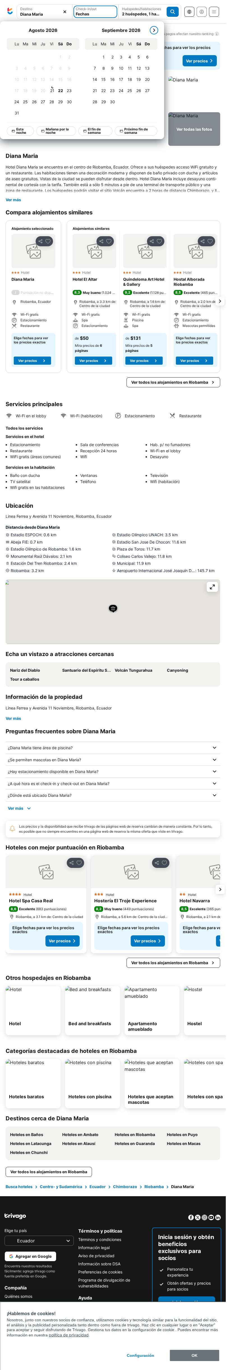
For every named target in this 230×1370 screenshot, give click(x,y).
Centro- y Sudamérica (61, 1186)
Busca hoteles (19, 1186)
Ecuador (97, 1186)
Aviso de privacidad (96, 1255)
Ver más (13, 199)
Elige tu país (15, 1230)
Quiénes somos (18, 1296)
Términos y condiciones (99, 1239)
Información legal (94, 1247)
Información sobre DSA (99, 1263)
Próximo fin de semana (136, 131)
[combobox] (44, 11)
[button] (44, 12)
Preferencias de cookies (100, 1272)
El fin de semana (94, 131)
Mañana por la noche (57, 131)
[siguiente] (154, 30)
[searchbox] (44, 14)
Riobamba (154, 1186)
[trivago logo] (10, 12)
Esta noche (21, 131)
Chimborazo (125, 1186)
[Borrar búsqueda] (65, 12)
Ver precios (197, 60)
